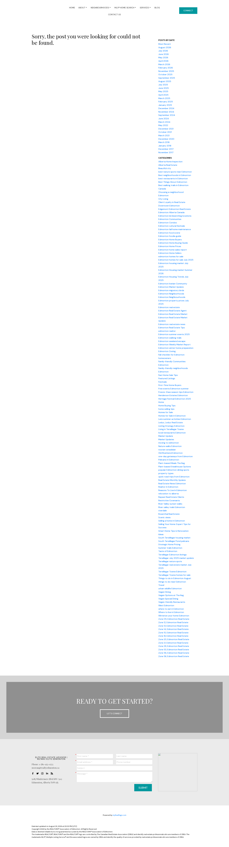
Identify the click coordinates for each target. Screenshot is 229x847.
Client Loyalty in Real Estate (171, 202)
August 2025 (164, 81)
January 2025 (165, 105)
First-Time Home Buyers (169, 385)
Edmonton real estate (169, 307)
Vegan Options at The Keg (171, 595)
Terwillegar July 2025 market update (176, 558)
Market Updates (166, 439)
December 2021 (165, 128)
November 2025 (166, 71)
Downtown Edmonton (169, 205)
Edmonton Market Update (171, 287)
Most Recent (164, 44)
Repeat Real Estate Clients (171, 497)
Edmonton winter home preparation (175, 348)
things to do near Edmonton (172, 581)
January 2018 (164, 145)
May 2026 (163, 57)
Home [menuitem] (72, 7)
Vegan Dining (164, 592)
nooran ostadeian (167, 449)
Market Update (165, 436)
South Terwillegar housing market (174, 537)
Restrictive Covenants (169, 500)
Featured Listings (166, 378)
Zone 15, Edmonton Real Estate (173, 632)
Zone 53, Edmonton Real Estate (173, 649)
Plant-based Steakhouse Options (174, 466)
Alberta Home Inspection (170, 161)
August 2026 (164, 47)
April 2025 (163, 94)
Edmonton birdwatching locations (174, 215)
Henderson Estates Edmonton (173, 395)
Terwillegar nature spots (170, 561)
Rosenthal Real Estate (169, 514)
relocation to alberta (168, 493)
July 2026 (163, 50)
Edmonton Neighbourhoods (171, 297)
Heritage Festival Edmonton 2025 (174, 398)
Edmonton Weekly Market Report (174, 344)
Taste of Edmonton (167, 551)
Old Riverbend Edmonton (170, 453)
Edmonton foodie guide (169, 236)
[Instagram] (43, 773)
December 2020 (166, 139)
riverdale (162, 510)
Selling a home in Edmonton (171, 520)
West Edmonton (166, 605)
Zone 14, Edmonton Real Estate (173, 629)
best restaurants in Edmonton (173, 178)
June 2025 (163, 88)
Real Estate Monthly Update (172, 480)
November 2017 (165, 152)
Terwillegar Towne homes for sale (174, 575)
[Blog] (52, 773)
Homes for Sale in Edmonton (172, 415)
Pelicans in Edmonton (168, 459)
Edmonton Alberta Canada (171, 212)
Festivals (162, 381)
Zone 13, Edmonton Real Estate (173, 625)
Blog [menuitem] (157, 7)
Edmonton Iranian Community (172, 283)
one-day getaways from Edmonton (175, 456)
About (81, 7)
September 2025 (166, 78)
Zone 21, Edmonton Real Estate (173, 642)
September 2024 (166, 115)
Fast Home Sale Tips (168, 375)
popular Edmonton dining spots (173, 470)
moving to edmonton (168, 442)
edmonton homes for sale (170, 256)
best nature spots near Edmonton (175, 171)
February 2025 (165, 101)
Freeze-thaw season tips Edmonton (175, 392)
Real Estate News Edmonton (172, 483)
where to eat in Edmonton (171, 609)
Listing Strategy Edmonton (171, 426)
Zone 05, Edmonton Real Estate (173, 619)
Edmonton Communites (169, 219)
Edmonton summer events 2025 (174, 334)
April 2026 (163, 61)
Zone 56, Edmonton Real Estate (173, 652)
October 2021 (165, 132)
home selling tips (166, 409)
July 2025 (163, 84)
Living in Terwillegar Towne (171, 429)
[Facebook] (33, 773)
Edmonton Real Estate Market (172, 314)
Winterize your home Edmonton (173, 615)
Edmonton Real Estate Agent (172, 310)
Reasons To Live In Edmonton (172, 490)
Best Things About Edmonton (172, 182)
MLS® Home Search (124, 7)
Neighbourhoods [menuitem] (100, 7)
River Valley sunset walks (170, 503)
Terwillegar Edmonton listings (172, 554)
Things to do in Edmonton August (174, 578)
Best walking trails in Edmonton (173, 185)
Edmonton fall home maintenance (174, 229)
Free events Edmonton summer (173, 388)
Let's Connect (114, 713)
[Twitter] (38, 773)
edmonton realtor (167, 331)
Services (144, 7)
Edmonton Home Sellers (169, 253)
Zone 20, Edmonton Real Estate (173, 639)
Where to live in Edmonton (171, 612)
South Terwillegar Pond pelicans (173, 541)
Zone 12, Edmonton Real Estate (173, 622)
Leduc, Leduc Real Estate (170, 422)
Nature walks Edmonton (170, 446)
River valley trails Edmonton (171, 507)
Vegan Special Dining (168, 598)
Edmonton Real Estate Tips (171, 327)
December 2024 (166, 108)
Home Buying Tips (166, 405)
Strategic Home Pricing (169, 544)
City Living (163, 199)
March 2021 (163, 135)
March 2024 (164, 122)
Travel (161, 585)
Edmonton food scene (169, 232)
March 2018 (163, 142)
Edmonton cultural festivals (171, 226)
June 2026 (163, 54)
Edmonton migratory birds (171, 290)
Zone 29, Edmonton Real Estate (173, 646)
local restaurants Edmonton (172, 432)
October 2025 (165, 74)
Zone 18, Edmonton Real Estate (173, 636)
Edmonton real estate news (171, 324)
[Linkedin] (48, 773)
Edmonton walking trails (169, 337)
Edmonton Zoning (167, 351)
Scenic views (164, 517)
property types (165, 473)
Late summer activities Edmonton (174, 419)
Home (161, 402)
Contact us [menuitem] (114, 14)
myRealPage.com (119, 815)
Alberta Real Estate (167, 165)
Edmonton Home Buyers (170, 239)
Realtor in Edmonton (168, 486)
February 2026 (165, 67)
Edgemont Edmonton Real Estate (174, 209)
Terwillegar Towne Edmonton (172, 571)
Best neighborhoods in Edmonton (174, 175)
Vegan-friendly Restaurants (171, 602)
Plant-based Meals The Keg (171, 463)
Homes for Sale (165, 412)
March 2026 (164, 64)
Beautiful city (164, 168)
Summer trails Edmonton (170, 547)
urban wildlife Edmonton (170, 588)
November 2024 (166, 111)
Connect (188, 10)
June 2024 (163, 118)
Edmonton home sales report (172, 249)
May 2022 (163, 125)
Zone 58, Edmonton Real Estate (173, 656)
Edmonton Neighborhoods (171, 293)
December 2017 (166, 149)
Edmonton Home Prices (169, 246)
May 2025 (163, 91)
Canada (162, 188)
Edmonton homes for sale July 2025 (175, 259)
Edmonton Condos (167, 222)
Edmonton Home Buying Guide (173, 242)
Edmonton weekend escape (171, 341)
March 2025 (164, 98)
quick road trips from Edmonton (174, 476)
